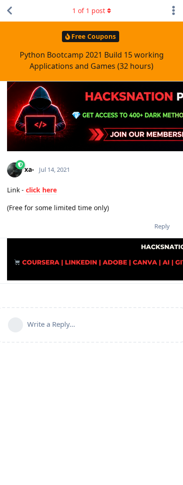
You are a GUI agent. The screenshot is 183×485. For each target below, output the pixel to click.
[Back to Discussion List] (9, 11)
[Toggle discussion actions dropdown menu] (173, 11)
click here (41, 189)
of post (88, 10)
